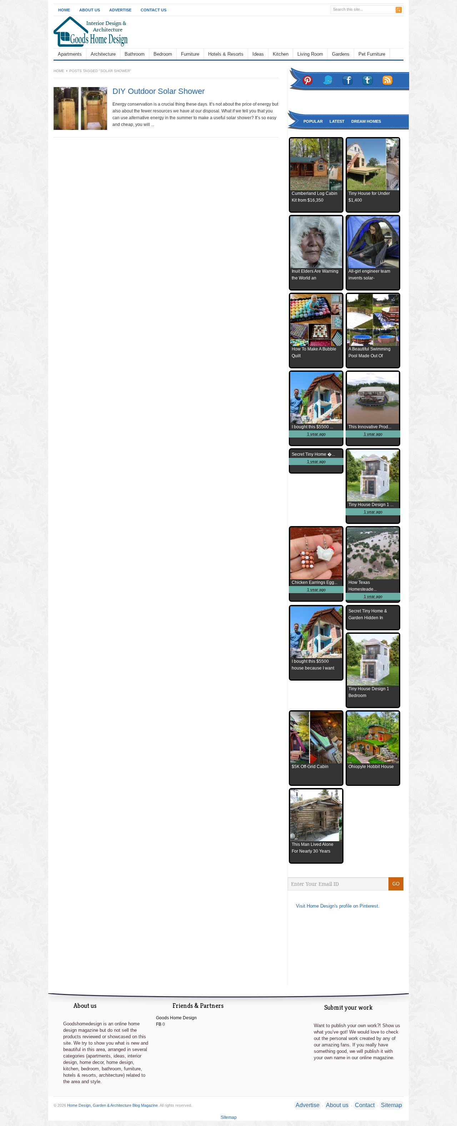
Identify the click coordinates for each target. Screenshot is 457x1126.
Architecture (103, 54)
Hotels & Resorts (225, 54)
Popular (313, 121)
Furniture (190, 54)
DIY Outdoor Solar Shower (158, 91)
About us (337, 1105)
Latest (337, 121)
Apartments (70, 54)
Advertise (120, 10)
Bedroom (163, 54)
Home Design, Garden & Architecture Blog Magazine (112, 1105)
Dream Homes (366, 121)
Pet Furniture (371, 54)
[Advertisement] (277, 32)
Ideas (258, 54)
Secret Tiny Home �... (313, 454)
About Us (89, 10)
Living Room (310, 54)
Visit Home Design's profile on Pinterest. (338, 906)
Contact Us (153, 10)
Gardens (341, 54)
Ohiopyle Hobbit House (371, 766)
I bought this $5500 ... (312, 426)
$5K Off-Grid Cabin (310, 766)
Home (64, 10)
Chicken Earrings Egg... (314, 582)
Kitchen (280, 54)
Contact (365, 1105)
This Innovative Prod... (369, 426)
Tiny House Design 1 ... (370, 504)
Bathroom (135, 54)
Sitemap (391, 1105)
